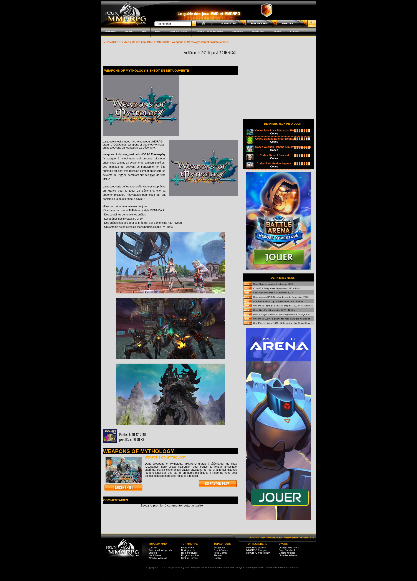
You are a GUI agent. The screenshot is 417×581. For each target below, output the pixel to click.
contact (254, 537)
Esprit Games (221, 550)
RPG (157, 31)
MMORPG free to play (258, 552)
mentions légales (271, 537)
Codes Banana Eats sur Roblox (274, 138)
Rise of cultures (189, 552)
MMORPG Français (256, 550)
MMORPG (110, 31)
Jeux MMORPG (112, 42)
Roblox (217, 558)
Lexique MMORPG (289, 547)
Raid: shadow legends (160, 550)
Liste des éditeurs (288, 555)
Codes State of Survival (274, 155)
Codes (294, 31)
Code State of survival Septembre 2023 (273, 284)
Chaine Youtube (287, 552)
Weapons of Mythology (165, 457)
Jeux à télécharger (209, 31)
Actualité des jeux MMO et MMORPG (146, 42)
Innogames (219, 547)
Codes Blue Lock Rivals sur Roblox (277, 130)
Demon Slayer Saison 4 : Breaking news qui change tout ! (282, 314)
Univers (237, 31)
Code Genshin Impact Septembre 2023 (273, 292)
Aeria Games (221, 552)
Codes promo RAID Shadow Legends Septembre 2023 (281, 297)
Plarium (218, 555)
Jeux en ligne (178, 31)
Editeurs (258, 31)
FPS (144, 31)
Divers (277, 31)
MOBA (129, 31)
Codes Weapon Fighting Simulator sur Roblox (283, 147)
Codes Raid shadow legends (274, 163)
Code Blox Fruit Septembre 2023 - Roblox (274, 310)
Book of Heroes (189, 558)
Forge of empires (190, 555)
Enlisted (153, 552)
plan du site (307, 537)
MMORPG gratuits (256, 547)
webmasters (290, 537)
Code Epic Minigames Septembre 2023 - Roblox (277, 288)
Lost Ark (153, 547)
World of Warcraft (158, 558)
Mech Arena (155, 555)
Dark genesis (188, 550)
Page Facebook (287, 550)
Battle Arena (187, 547)
